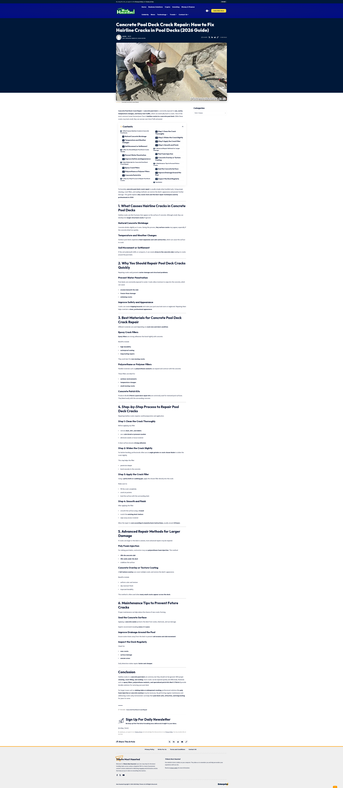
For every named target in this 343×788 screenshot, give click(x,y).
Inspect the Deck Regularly (168, 179)
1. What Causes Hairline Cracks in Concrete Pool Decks (134, 132)
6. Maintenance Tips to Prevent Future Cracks (166, 164)
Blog (129, 36)
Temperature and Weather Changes (134, 141)
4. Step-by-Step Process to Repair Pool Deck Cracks (135, 179)
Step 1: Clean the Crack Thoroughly (165, 132)
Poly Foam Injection (165, 154)
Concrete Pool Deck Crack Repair (136, 710)
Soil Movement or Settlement (136, 146)
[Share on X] (209, 37)
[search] (202, 10)
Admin (124, 36)
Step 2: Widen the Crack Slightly (170, 137)
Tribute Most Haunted (129, 764)
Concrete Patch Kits (133, 175)
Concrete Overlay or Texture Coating (168, 159)
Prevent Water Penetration (135, 155)
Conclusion (158, 182)
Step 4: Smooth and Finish (168, 145)
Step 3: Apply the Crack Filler (169, 141)
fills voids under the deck (129, 559)
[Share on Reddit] (215, 37)
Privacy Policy (139, 1)
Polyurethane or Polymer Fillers (137, 171)
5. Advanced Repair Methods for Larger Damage (166, 149)
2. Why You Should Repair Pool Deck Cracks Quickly (134, 150)
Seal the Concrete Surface (168, 169)
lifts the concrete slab (127, 555)
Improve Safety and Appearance (138, 159)
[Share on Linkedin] (212, 37)
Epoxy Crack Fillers (132, 168)
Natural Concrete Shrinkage (135, 136)
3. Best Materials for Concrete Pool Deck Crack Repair (134, 163)
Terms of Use (150, 1)
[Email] (182, 742)
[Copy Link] (217, 37)
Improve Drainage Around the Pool (168, 174)
